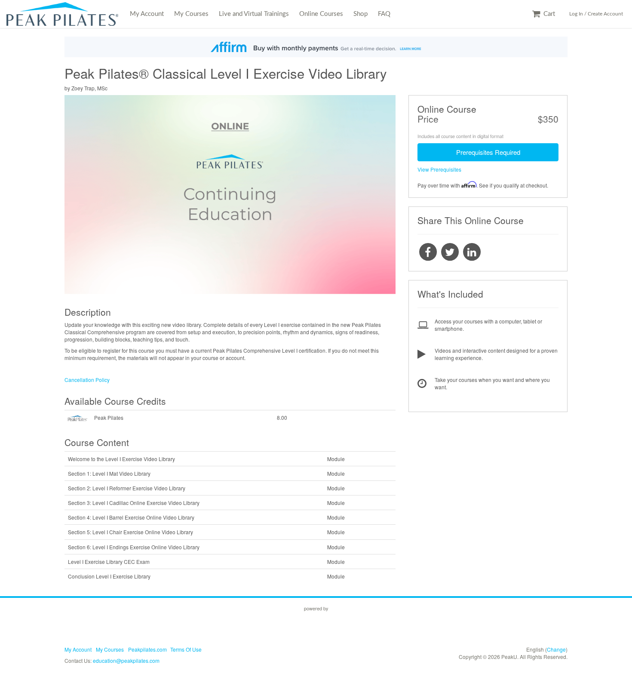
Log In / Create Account (596, 13)
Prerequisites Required (488, 152)
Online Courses (321, 14)
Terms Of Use (186, 649)
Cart (548, 14)
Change (556, 649)
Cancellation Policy (87, 379)
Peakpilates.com (147, 649)
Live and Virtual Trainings (254, 14)
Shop (360, 14)
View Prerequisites (439, 169)
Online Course (446, 108)
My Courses (191, 14)
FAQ (384, 14)
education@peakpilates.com (126, 660)
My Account (147, 14)
